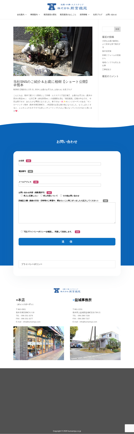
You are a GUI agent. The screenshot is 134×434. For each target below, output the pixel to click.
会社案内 (20, 15)
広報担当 (23, 89)
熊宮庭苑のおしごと (68, 15)
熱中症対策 (106, 51)
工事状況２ (106, 69)
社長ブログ (97, 15)
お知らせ (58, 89)
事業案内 (34, 15)
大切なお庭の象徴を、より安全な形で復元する (111, 44)
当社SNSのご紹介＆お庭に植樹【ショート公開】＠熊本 (51, 83)
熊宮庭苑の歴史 (50, 15)
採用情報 (83, 15)
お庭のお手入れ (47, 89)
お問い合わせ (111, 15)
